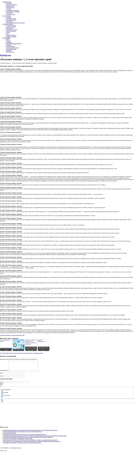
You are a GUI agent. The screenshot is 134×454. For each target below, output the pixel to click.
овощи (8, 32)
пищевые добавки (11, 35)
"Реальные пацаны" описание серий (12, 353)
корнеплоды (9, 28)
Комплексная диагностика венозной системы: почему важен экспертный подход (24, 434)
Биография (9, 3)
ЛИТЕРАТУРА (7, 2)
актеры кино (9, 21)
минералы (9, 50)
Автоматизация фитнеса (9, 433)
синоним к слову (10, 14)
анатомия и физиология (12, 47)
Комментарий (4, 370)
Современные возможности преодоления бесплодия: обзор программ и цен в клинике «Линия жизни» (30, 430)
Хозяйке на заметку (11, 36)
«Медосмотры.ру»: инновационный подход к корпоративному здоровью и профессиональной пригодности (31, 441)
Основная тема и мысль (12, 10)
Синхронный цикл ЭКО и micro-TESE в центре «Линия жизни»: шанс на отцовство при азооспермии (30, 440)
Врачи (7, 39)
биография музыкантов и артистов (15, 22)
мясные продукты (11, 31)
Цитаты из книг (10, 7)
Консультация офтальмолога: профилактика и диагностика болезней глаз (22, 431)
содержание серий (11, 18)
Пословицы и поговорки (12, 11)
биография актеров (11, 20)
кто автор (8, 8)
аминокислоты (10, 52)
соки (7, 34)
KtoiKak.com (5, 55)
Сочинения (9, 13)
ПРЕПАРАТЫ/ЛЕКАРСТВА (13, 43)
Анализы (8, 45)
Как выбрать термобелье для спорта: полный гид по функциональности (22, 442)
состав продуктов (11, 27)
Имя (1, 373)
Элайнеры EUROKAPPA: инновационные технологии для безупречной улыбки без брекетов (28, 437)
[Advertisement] (67, 84)
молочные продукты (11, 29)
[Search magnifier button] (1, 384)
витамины (9, 42)
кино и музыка (7, 15)
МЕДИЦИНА (6, 38)
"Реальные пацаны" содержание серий (32, 353)
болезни (8, 40)
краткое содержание (11, 4)
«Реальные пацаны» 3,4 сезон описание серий (12, 335)
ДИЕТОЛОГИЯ (10, 46)
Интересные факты (8, 24)
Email (2, 376)
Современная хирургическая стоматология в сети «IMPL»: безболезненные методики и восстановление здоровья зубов (34, 435)
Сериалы (8, 17)
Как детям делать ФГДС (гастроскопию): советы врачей (18, 438)
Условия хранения (11, 25)
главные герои (10, 6)
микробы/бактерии (11, 49)
